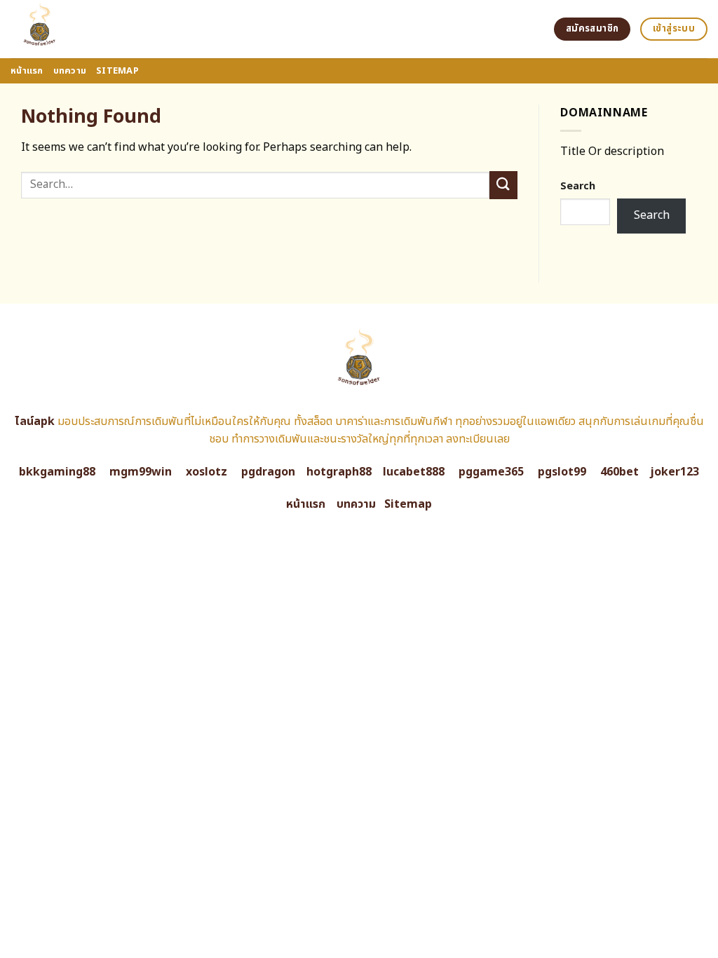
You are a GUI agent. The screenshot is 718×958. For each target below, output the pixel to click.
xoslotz (206, 472)
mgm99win (140, 472)
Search (577, 186)
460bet (619, 472)
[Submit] (503, 184)
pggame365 (491, 472)
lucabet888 (414, 472)
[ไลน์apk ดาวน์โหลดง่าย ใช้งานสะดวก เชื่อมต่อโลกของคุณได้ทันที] (93, 29)
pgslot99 (562, 472)
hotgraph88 (339, 472)
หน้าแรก (27, 71)
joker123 (674, 472)
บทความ (70, 71)
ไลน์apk (35, 421)
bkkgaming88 (57, 472)
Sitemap (117, 71)
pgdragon (268, 472)
